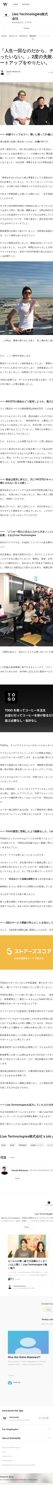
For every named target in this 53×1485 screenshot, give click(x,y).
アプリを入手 (44, 1418)
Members (23, 36)
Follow (26, 28)
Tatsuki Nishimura (13, 71)
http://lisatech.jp (17, 22)
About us (13, 36)
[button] (27, 1410)
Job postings (44, 36)
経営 (4, 1145)
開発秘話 (23, 1145)
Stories (32, 36)
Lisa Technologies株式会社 (30, 16)
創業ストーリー (37, 1145)
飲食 (12, 1145)
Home (4, 36)
